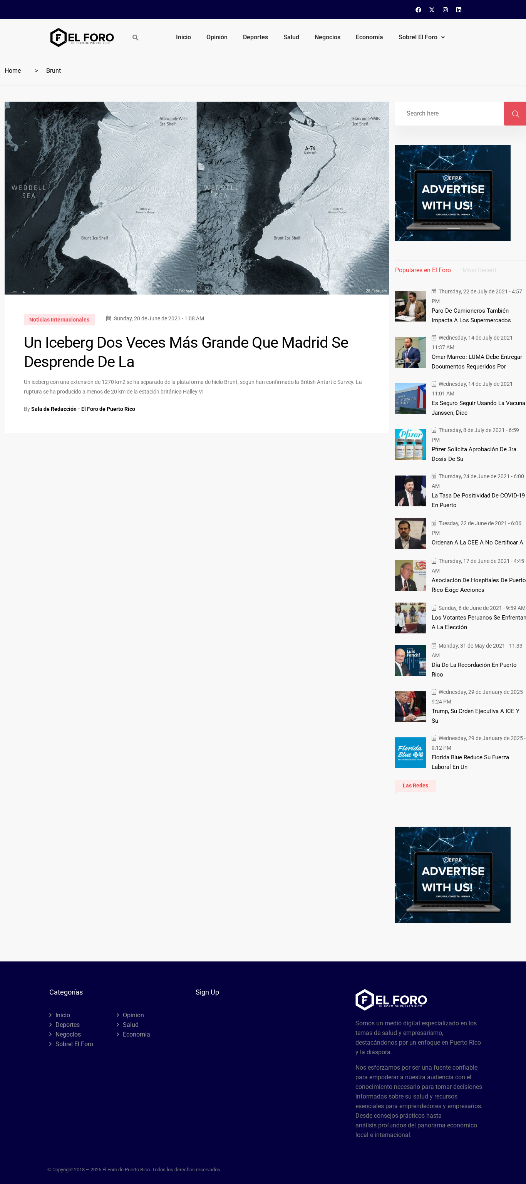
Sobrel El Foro (418, 37)
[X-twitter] (432, 9)
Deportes (255, 37)
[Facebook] (418, 9)
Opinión (217, 37)
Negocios (327, 37)
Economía (369, 37)
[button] (421, 37)
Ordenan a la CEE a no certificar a (477, 542)
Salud (291, 37)
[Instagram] (445, 9)
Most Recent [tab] (479, 270)
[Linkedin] (459, 9)
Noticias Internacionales (59, 320)
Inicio (183, 37)
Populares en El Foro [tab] (423, 270)
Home (13, 70)
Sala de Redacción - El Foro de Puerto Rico (83, 409)
